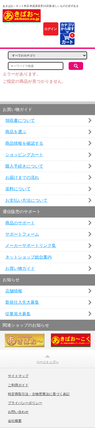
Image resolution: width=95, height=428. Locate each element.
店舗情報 (13, 291)
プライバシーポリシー (25, 403)
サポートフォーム (22, 234)
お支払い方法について (26, 200)
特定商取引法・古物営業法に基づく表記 (39, 394)
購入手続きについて (24, 166)
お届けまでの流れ (22, 177)
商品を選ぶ (15, 132)
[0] (67, 41)
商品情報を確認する (24, 143)
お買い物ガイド (20, 268)
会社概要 (15, 421)
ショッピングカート (24, 154)
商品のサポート (20, 223)
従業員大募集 (18, 314)
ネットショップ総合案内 (28, 257)
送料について (18, 189)
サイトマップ (18, 376)
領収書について (20, 120)
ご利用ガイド (18, 385)
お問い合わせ (18, 412)
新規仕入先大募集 (22, 302)
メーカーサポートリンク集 (30, 245)
